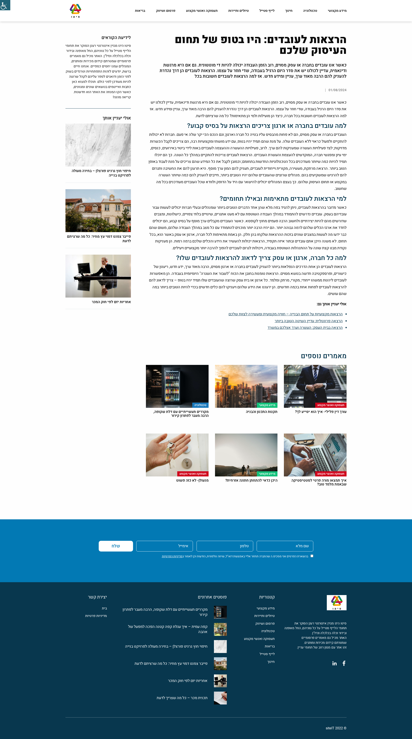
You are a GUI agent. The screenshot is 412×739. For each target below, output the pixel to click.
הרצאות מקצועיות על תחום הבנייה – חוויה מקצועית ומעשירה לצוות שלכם (286, 314)
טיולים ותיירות (238, 10)
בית (104, 608)
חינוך (288, 10)
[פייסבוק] (344, 663)
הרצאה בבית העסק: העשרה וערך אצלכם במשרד (305, 328)
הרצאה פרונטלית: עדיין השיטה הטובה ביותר (309, 321)
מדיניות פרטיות (96, 616)
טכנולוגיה (310, 10)
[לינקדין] (334, 663)
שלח (116, 546)
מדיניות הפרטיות (172, 556)
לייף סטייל (266, 10)
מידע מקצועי (337, 10)
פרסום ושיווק (165, 10)
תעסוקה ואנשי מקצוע (202, 10)
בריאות (140, 10)
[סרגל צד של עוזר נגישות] (5, 5)
